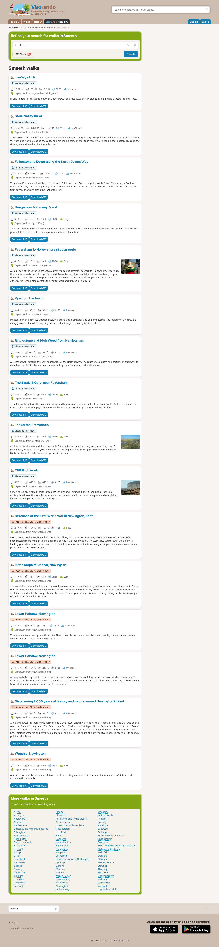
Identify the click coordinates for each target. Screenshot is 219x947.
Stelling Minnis (106, 862)
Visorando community (21, 928)
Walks (26, 21)
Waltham (103, 879)
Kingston (61, 852)
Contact (13, 922)
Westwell (103, 886)
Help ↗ (38, 21)
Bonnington (20, 838)
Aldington (19, 815)
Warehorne (104, 882)
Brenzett (18, 848)
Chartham (19, 872)
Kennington (62, 845)
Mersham (61, 869)
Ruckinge (103, 825)
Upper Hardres (106, 875)
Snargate (103, 842)
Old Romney (62, 889)
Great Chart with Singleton (70, 825)
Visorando (13, 27)
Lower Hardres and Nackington (72, 859)
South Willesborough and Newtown (117, 845)
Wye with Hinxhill (107, 889)
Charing (18, 869)
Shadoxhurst (105, 838)
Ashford (18, 822)
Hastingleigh (63, 828)
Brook (17, 855)
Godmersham (63, 822)
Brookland (19, 859)
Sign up (194, 21)
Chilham (18, 875)
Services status (99, 940)
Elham (59, 811)
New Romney (63, 879)
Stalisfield (103, 852)
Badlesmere (20, 825)
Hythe (59, 835)
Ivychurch (61, 838)
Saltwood (103, 828)
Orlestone (103, 811)
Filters (24, 54)
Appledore (19, 818)
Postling (102, 822)
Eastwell (18, 886)
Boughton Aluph (23, 842)
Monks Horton (63, 875)
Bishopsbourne (22, 835)
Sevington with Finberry (111, 835)
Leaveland (61, 855)
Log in (205, 21)
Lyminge (60, 862)
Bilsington (19, 832)
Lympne (60, 865)
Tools (13, 21)
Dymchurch (20, 882)
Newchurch (62, 882)
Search (131, 54)
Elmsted (60, 815)
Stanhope (103, 859)
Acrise (17, 811)
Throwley (103, 872)
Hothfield (61, 832)
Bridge (17, 852)
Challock (18, 865)
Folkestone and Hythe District (71, 818)
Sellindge (103, 832)
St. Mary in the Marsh (109, 848)
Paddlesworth (105, 815)
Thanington (104, 869)
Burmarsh (19, 862)
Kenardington (63, 842)
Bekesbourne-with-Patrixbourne (31, 828)
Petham (102, 818)
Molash (60, 872)
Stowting (102, 865)
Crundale (19, 879)
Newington (62, 886)
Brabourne (19, 845)
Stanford (102, 855)
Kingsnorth (62, 848)
